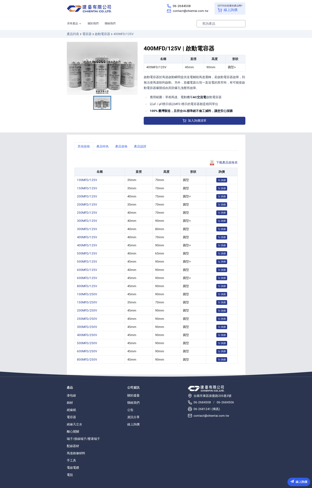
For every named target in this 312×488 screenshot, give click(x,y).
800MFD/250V (87, 359)
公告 (130, 410)
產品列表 (73, 34)
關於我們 (93, 23)
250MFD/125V (87, 212)
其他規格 (84, 146)
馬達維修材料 (76, 453)
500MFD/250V (87, 343)
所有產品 (72, 23)
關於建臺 (133, 395)
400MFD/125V (87, 237)
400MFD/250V (87, 335)
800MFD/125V (87, 286)
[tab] (83, 146)
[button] (102, 68)
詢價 (223, 180)
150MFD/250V (87, 302)
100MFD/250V (87, 294)
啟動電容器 (102, 34)
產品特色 (102, 146)
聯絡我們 (110, 23)
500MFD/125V (87, 253)
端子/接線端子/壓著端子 (83, 439)
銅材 (70, 402)
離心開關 (73, 431)
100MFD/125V (87, 180)
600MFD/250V (87, 351)
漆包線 (71, 395)
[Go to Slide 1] (102, 103)
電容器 (87, 34)
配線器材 (73, 446)
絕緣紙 (71, 410)
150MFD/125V (87, 188)
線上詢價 (133, 424)
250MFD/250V (87, 319)
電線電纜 (73, 467)
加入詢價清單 (197, 120)
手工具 (71, 460)
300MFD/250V (87, 327)
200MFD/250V (87, 310)
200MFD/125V (87, 196)
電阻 (70, 475)
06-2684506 (225, 402)
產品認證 (140, 146)
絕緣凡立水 (74, 424)
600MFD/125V (87, 270)
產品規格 (121, 146)
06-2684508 (182, 6)
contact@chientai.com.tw (190, 11)
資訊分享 (133, 417)
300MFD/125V (87, 221)
